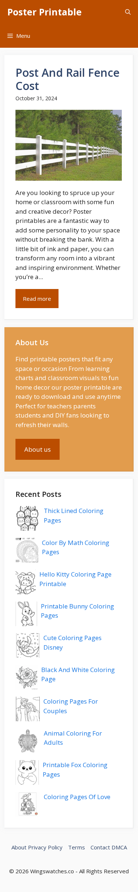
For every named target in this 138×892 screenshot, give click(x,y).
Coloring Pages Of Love (77, 796)
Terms (76, 847)
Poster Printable (44, 12)
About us (37, 449)
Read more (37, 298)
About (18, 847)
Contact (100, 847)
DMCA (119, 847)
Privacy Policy (45, 847)
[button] (128, 12)
